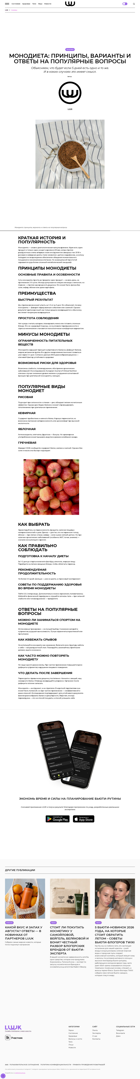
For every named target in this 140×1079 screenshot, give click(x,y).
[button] (8, 4)
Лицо (40, 4)
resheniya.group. (20, 1073)
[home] (70, 4)
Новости (47, 4)
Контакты (96, 1039)
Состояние (16, 4)
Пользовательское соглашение (24, 1065)
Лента (94, 1030)
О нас (94, 1036)
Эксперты (96, 1033)
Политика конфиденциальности (55, 1065)
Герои (71, 1030)
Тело (34, 4)
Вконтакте (120, 1033)
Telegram (120, 1030)
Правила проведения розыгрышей (89, 1065)
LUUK (70, 109)
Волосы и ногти (75, 1039)
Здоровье (26, 4)
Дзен (118, 1036)
